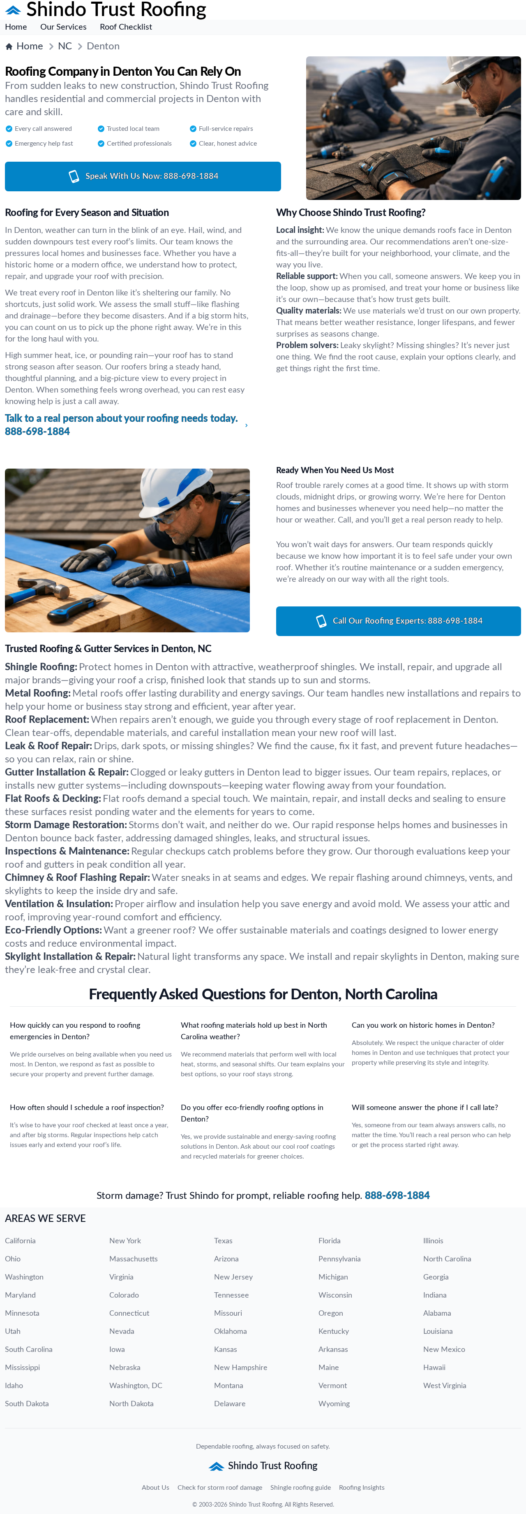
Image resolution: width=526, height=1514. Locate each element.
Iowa (117, 1350)
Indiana (435, 1295)
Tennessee (231, 1295)
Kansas (225, 1350)
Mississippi (22, 1368)
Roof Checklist (126, 27)
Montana (228, 1386)
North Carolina (447, 1259)
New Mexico (444, 1350)
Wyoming (334, 1404)
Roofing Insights (362, 1487)
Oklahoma (230, 1331)
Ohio (13, 1259)
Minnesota (22, 1313)
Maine (328, 1368)
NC (65, 46)
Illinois (433, 1241)
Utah (13, 1331)
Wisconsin (335, 1295)
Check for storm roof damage (220, 1487)
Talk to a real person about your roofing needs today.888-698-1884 (121, 425)
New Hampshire (241, 1368)
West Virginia (444, 1386)
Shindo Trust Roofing (255, 1505)
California (20, 1241)
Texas (223, 1241)
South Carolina (29, 1350)
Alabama (437, 1313)
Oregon (330, 1313)
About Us (155, 1487)
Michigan (333, 1277)
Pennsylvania (339, 1259)
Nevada (121, 1331)
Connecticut (129, 1313)
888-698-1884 (397, 1196)
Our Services (63, 27)
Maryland (20, 1295)
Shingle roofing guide (300, 1487)
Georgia (436, 1277)
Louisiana (438, 1331)
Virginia (121, 1277)
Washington (24, 1277)
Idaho (14, 1386)
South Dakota (27, 1404)
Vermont (332, 1386)
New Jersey (233, 1277)
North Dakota (131, 1404)
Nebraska (125, 1368)
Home (16, 27)
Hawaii (434, 1368)
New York (125, 1241)
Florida (329, 1241)
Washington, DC (135, 1386)
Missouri (228, 1313)
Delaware (230, 1404)
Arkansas (333, 1350)
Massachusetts (133, 1259)
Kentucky (333, 1331)
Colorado (124, 1295)
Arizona (226, 1259)
